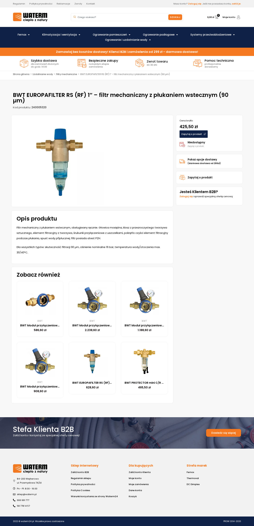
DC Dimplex (193, 484)
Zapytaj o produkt (200, 177)
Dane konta (135, 490)
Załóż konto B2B (80, 472)
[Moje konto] (238, 17)
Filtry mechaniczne (66, 74)
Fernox (22, 34)
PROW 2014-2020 (232, 521)
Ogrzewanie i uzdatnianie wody (126, 40)
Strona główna (21, 74)
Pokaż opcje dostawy (204, 161)
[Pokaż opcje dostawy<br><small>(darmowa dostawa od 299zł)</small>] (182, 161)
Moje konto (229, 17)
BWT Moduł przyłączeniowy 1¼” (42, 325)
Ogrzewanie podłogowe (159, 34)
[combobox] (120, 17)
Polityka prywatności (83, 484)
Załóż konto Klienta (139, 472)
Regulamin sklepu (81, 478)
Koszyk (133, 496)
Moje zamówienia (139, 484)
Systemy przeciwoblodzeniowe (210, 34)
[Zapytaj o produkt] (182, 177)
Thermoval (193, 478)
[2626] (60, 161)
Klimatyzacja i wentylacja (59, 34)
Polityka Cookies (80, 490)
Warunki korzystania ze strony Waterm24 (94, 496)
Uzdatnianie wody (43, 74)
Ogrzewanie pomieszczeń (110, 34)
